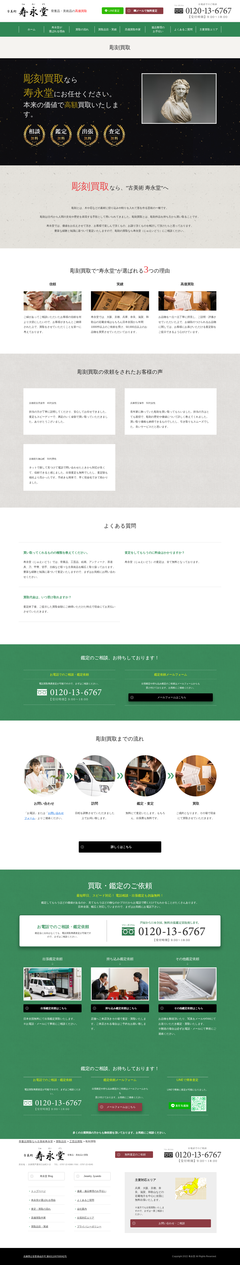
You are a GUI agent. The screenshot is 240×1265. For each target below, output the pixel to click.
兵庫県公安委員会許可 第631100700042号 (45, 1256)
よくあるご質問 (183, 29)
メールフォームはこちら (171, 697)
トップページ (38, 1191)
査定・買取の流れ (41, 1209)
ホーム (31, 29)
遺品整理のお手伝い (158, 29)
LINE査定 (114, 10)
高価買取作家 (133, 29)
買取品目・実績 (107, 29)
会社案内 (82, 1209)
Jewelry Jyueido (92, 1176)
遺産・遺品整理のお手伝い (91, 1191)
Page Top (232, 1260)
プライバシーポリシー (89, 1226)
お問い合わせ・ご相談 (172, 1223)
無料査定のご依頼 (135, 1154)
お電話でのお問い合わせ (192, 1154)
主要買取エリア (209, 29)
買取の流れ (82, 29)
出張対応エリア (85, 1217)
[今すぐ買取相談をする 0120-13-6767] (203, 10)
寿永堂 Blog (46, 1176)
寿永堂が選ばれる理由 (57, 29)
